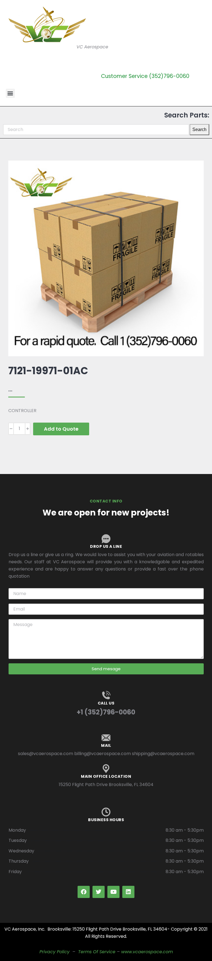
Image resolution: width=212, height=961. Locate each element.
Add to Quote (61, 428)
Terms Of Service (96, 952)
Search (199, 129)
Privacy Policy (54, 952)
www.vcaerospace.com (147, 952)
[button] (10, 93)
